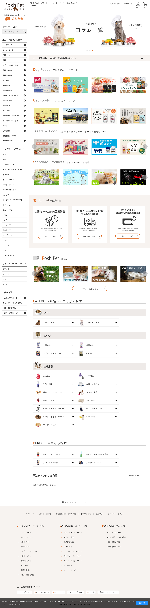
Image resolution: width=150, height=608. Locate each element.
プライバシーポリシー (116, 514)
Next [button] (145, 85)
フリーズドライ (24, 592)
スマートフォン (70, 502)
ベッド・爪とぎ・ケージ (73, 561)
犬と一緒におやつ (42, 592)
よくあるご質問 (45, 514)
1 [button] (87, 50)
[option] (89, 30)
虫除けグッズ (69, 542)
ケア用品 (24, 565)
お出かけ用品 (69, 537)
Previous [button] (34, 85)
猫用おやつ (25, 547)
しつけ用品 (68, 565)
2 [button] (89, 50)
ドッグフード (26, 532)
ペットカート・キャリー (73, 551)
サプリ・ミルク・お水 (29, 551)
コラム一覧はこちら (89, 289)
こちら (9, 604)
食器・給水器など (27, 575)
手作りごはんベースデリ (108, 592)
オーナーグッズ (69, 570)
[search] (24, 31)
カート (145, 7)
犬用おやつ (25, 542)
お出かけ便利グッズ (114, 547)
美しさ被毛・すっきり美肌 (116, 537)
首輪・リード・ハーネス (73, 532)
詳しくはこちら (50, 236)
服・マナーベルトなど (72, 556)
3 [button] (92, 50)
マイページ (30, 514)
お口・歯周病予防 (113, 542)
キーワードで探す (10, 27)
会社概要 (99, 514)
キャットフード (27, 537)
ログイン (138, 7)
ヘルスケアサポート (114, 532)
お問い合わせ (115, 3)
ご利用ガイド (127, 3)
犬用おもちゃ (26, 556)
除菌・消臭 (25, 570)
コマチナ (90, 592)
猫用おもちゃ (26, 561)
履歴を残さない (134, 475)
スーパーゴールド (75, 592)
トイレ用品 (68, 547)
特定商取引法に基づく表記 (66, 514)
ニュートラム (58, 592)
